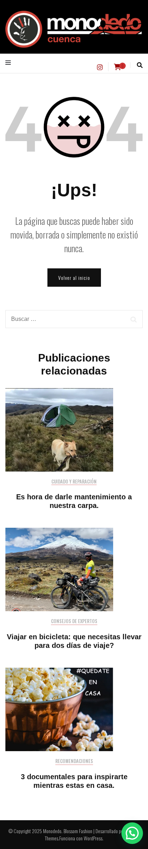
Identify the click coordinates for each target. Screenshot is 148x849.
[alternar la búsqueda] (140, 65)
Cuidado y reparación (74, 482)
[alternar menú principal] (9, 62)
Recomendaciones (74, 761)
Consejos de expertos (74, 621)
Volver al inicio (74, 277)
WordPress (93, 838)
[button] (132, 833)
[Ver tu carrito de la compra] (117, 67)
